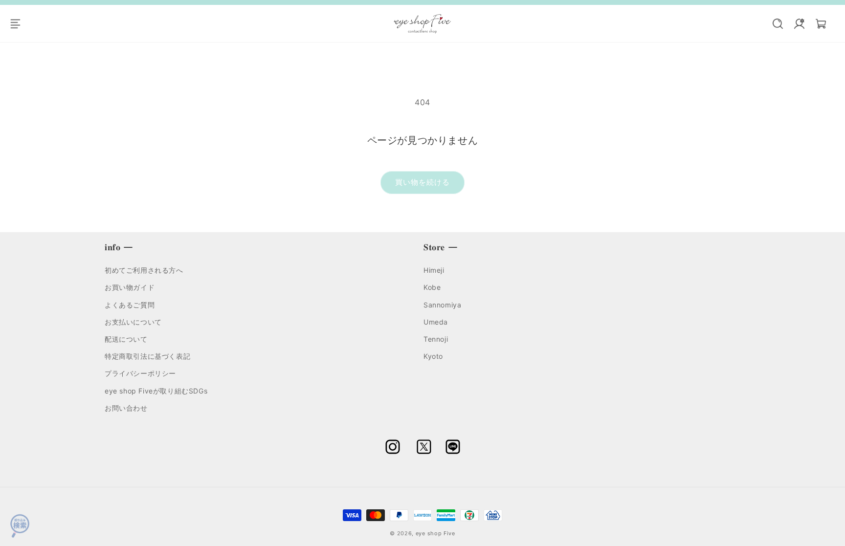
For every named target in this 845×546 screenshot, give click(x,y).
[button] (20, 23)
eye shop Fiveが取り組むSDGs (156, 390)
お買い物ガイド (130, 287)
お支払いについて (133, 321)
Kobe (432, 287)
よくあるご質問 (130, 304)
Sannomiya (442, 304)
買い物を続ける (422, 182)
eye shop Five (435, 533)
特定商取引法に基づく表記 (147, 356)
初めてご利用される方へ (144, 270)
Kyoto (433, 356)
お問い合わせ (126, 407)
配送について (126, 339)
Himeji (434, 270)
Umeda (435, 321)
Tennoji (435, 339)
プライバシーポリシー (140, 373)
